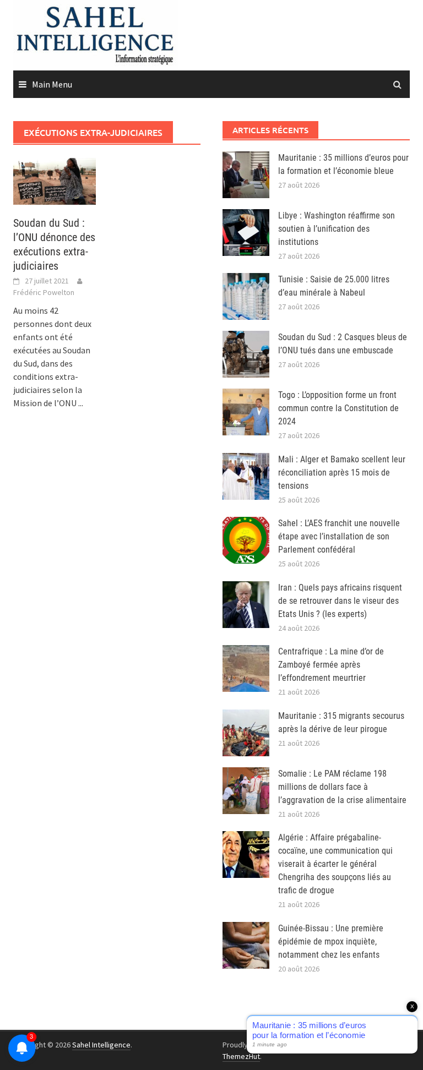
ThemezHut (241, 1056)
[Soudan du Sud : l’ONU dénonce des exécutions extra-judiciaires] (54, 179)
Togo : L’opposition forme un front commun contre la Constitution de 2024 (338, 408)
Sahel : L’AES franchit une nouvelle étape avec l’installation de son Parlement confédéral (339, 536)
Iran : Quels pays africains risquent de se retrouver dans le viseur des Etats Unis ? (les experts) (340, 600)
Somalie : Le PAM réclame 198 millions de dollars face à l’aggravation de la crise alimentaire (342, 786)
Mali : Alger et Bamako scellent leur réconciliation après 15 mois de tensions (341, 472)
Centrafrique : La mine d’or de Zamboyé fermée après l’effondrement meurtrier (331, 664)
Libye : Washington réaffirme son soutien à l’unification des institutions (336, 228)
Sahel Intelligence (101, 1045)
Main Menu (52, 84)
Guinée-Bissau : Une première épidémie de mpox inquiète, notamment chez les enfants (330, 941)
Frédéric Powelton (43, 292)
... (80, 402)
